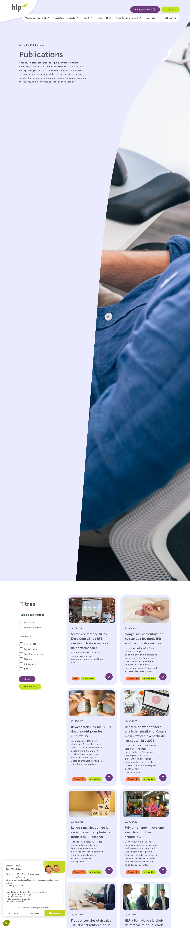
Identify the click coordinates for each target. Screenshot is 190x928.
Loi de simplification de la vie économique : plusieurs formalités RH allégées (90, 832)
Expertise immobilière (127, 18)
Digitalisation (31, 649)
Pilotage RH (30, 664)
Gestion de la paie (33, 654)
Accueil (23, 45)
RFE (26, 669)
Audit (86, 18)
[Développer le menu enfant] (47, 17)
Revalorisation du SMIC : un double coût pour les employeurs (91, 731)
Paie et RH (103, 18)
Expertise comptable (64, 18)
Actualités (29, 622)
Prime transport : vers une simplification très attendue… (144, 832)
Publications (170, 18)
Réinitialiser (30, 686)
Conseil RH (30, 644)
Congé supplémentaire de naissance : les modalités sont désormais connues (144, 638)
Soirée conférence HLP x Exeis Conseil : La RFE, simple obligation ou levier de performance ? (90, 641)
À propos (151, 18)
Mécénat (28, 659)
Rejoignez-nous (143, 9)
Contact (170, 9)
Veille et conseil (32, 627)
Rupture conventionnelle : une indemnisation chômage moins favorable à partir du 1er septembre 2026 (145, 733)
